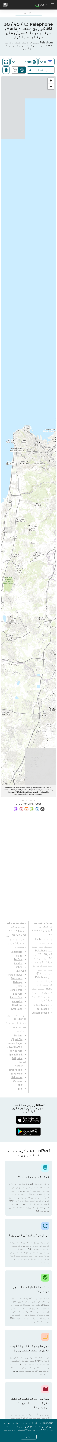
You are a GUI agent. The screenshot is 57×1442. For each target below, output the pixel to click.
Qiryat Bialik (15, 1054)
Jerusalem (16, 951)
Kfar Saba (16, 1008)
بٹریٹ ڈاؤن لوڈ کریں (15, 70)
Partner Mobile (40, 1005)
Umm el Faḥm (14, 1043)
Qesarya (17, 1081)
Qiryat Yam (16, 1050)
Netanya (17, 982)
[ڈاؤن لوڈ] (28, 1120)
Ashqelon (17, 1001)
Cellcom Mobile (40, 1012)
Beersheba (16, 978)
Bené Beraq (16, 989)
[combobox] (46, 61)
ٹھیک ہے (29, 1436)
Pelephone (41, 977)
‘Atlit (20, 1085)
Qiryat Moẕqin (14, 1046)
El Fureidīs (16, 1073)
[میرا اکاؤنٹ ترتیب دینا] (5, 5)
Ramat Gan (16, 997)
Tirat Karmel (15, 1069)
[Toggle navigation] (52, 5)
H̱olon (19, 986)
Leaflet (7, 787)
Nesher (18, 1066)
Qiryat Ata (16, 1039)
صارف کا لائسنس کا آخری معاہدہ (19, 1429)
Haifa (19, 955)
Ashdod (18, 963)
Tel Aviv (18, 959)
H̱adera (18, 1035)
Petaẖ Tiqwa (15, 974)
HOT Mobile (42, 1008)
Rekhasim (16, 1077)
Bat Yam (17, 993)
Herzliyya (17, 1005)
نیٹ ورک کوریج (22, 70)
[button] (51, 81)
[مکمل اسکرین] (6, 61)
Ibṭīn (20, 1088)
